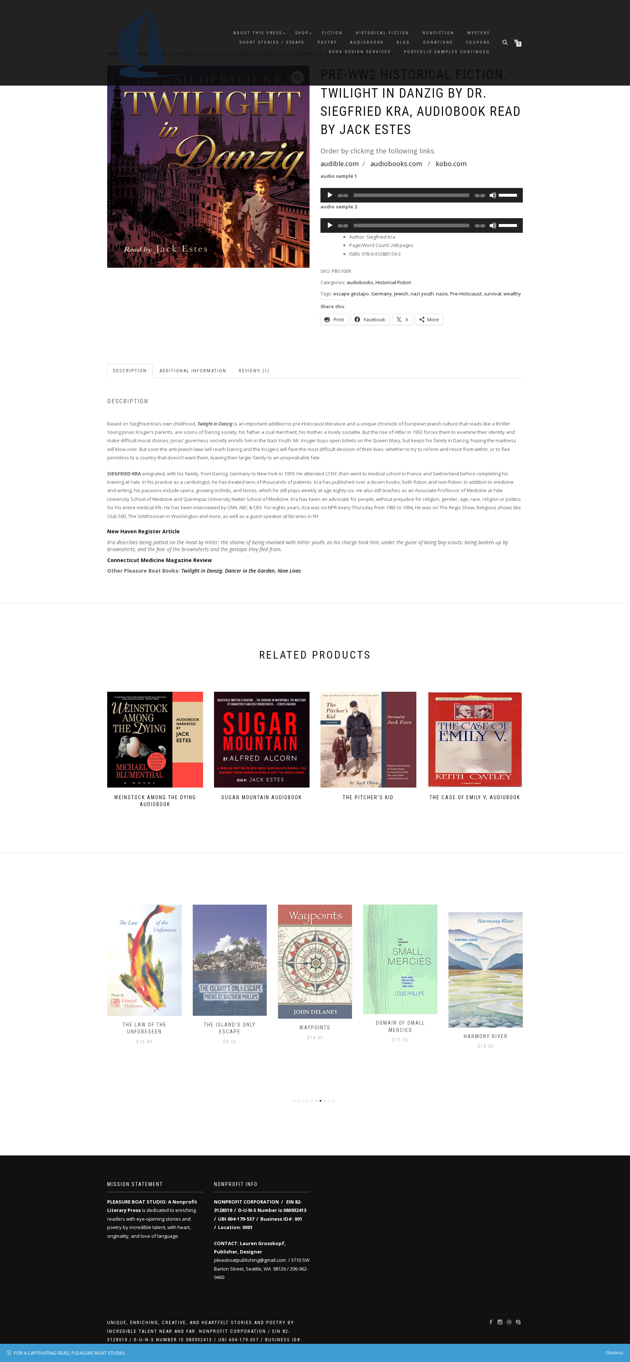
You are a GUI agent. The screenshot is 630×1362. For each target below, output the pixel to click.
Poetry (327, 42)
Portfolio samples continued (447, 52)
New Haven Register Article (143, 531)
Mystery (478, 33)
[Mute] (493, 195)
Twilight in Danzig (201, 570)
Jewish (401, 293)
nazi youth (422, 293)
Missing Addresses (485, 1023)
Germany (381, 293)
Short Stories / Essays (272, 42)
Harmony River (400, 1036)
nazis (442, 293)
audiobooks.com (396, 163)
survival (492, 293)
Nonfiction (438, 33)
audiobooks (367, 42)
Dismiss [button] (614, 1352)
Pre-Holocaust (466, 293)
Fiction (332, 33)
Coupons (478, 42)
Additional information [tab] (192, 370)
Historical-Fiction (382, 33)
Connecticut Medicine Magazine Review (159, 560)
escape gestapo (351, 293)
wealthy (512, 293)
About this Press (257, 33)
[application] (421, 195)
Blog (403, 42)
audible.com (339, 163)
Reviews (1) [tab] (254, 370)
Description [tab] (130, 370)
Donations (438, 42)
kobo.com (451, 163)
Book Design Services (360, 52)
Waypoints (229, 1028)
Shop (302, 33)
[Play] (330, 195)
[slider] (509, 194)
